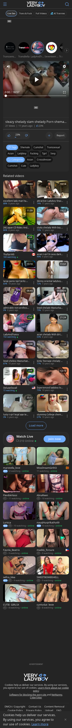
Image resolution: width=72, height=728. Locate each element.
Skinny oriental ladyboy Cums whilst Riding (50, 281)
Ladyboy (34, 165)
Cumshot (12, 165)
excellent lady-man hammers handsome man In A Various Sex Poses (15, 201)
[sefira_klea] (19, 569)
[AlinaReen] (53, 487)
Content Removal (54, 706)
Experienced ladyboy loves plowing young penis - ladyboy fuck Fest (50, 388)
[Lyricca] (19, 515)
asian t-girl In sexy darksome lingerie (49, 254)
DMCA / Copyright (15, 706)
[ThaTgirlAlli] (19, 246)
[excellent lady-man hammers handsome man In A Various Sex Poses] (19, 193)
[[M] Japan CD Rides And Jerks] (19, 219)
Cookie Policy (15, 710)
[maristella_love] (19, 460)
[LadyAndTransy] (19, 326)
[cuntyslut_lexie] (53, 597)
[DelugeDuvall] (19, 380)
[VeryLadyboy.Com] (36, 4)
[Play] (36, 79)
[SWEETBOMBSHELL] (53, 569)
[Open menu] (5, 4)
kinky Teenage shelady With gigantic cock (50, 361)
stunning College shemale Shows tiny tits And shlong (50, 414)
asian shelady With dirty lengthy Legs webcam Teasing (50, 334)
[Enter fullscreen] (64, 92)
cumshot (38, 147)
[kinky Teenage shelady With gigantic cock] (53, 353)
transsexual (53, 147)
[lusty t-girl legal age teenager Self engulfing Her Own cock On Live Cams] (19, 406)
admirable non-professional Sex (16, 308)
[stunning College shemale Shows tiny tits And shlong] (53, 406)
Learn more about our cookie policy (51, 689)
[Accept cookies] (65, 719)
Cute (23, 165)
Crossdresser (44, 159)
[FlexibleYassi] (19, 487)
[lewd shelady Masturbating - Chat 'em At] (53, 299)
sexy (52, 153)
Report (61, 135)
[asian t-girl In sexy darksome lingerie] (53, 246)
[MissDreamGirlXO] (53, 460)
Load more (36, 425)
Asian (30, 159)
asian (11, 153)
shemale (25, 147)
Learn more (39, 724)
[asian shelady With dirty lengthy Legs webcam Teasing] (53, 326)
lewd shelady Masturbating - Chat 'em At (49, 308)
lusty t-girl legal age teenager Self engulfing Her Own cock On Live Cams (16, 414)
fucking (34, 153)
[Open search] (67, 4)
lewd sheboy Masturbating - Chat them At (15, 361)
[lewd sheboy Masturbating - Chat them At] (19, 353)
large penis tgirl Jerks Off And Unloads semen (16, 281)
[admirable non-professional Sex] (19, 299)
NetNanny (56, 694)
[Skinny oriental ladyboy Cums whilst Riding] (53, 273)
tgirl (44, 153)
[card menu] (33, 202)
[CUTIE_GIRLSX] (19, 597)
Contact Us (35, 706)
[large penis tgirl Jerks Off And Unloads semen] (19, 273)
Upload (49, 710)
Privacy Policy (34, 710)
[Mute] (8, 66)
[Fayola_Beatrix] (19, 542)
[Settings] (64, 66)
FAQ (58, 710)
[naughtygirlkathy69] (53, 515)
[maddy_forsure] (53, 542)
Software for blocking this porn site (28, 694)
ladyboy (21, 153)
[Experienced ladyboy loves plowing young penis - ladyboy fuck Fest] (53, 379)
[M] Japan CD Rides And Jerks (15, 227)
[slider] (36, 95)
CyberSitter (36, 697)
